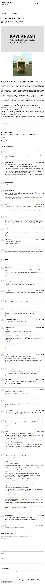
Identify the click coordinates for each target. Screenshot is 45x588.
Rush (6, 280)
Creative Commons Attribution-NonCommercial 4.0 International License (7, 582)
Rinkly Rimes (7, 379)
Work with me (39, 581)
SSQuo (6, 525)
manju (6, 389)
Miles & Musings (30, 579)
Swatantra (7, 239)
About (37, 579)
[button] (42, 3)
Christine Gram (8, 515)
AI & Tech (20, 583)
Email (3, 558)
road (16, 22)
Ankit (6, 216)
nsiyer (6, 290)
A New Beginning (8, 190)
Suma (6, 151)
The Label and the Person (30, 134)
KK (5, 419)
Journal (4, 22)
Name (3, 553)
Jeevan (6, 249)
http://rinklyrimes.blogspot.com (14, 383)
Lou (5, 354)
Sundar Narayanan (9, 327)
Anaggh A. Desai (8, 228)
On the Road (29, 580)
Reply (5, 158)
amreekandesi (8, 308)
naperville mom (8, 267)
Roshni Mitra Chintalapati (10, 319)
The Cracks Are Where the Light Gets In (11, 135)
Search (36, 3)
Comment (3, 538)
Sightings (19, 22)
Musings (12, 22)
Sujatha (6, 259)
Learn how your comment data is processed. (29, 571)
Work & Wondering (20, 580)
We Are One (4, 140)
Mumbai (8, 22)
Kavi (6, 431)
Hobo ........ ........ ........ (9, 182)
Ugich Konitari (8, 162)
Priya (6, 299)
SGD (5, 368)
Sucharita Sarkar (8, 410)
